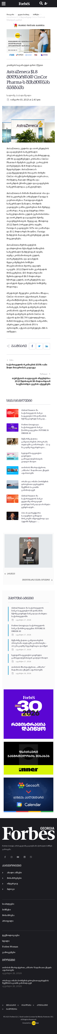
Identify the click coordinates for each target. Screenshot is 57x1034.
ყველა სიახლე (23, 15)
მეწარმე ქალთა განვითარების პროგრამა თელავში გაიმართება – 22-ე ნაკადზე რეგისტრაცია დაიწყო (29, 643)
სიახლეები (8, 904)
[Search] (41, 3)
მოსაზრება (8, 915)
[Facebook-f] (5, 857)
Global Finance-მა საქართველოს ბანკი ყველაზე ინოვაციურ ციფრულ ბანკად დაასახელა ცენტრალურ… (35, 501)
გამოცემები (8, 952)
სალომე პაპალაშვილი (19, 95)
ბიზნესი (36, 15)
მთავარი (10, 15)
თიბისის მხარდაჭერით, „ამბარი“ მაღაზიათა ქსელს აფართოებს (35, 470)
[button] (3, 3)
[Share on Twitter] (39, 346)
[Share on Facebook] (32, 346)
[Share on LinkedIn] (47, 346)
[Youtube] (18, 857)
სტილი (6, 941)
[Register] (46, 3)
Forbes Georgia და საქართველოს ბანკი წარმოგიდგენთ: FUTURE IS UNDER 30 (28, 628)
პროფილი (7, 921)
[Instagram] (11, 857)
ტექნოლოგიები (10, 935)
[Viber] (31, 857)
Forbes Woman (10, 947)
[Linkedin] (24, 857)
